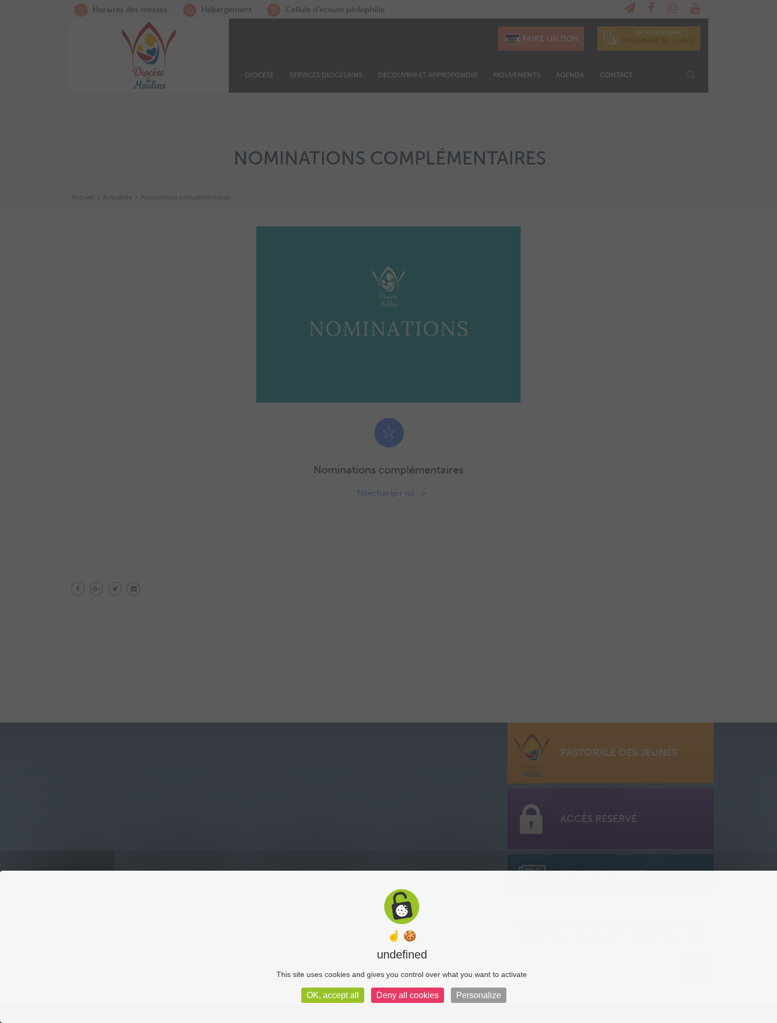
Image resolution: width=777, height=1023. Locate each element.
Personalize (478, 995)
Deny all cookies (407, 995)
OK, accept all (333, 995)
